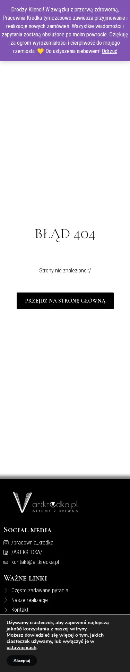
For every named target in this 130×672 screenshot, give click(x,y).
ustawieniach (21, 648)
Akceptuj (22, 660)
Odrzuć (109, 51)
